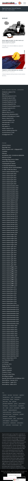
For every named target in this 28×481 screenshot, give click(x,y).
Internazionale (5, 122)
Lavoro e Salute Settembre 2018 (10, 342)
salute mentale (20, 418)
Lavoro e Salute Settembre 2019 (10, 344)
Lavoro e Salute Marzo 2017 (9, 287)
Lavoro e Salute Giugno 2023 (9, 240)
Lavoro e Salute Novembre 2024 (10, 321)
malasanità (5, 410)
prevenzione (5, 416)
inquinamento (21, 405)
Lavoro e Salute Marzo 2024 (9, 301)
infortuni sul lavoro (13, 405)
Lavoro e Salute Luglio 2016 (9, 246)
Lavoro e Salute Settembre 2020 (10, 346)
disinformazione (18, 397)
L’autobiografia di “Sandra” (9, 163)
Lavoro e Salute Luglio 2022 (9, 258)
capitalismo (21, 395)
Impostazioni (21, 478)
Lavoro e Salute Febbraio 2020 (10, 200)
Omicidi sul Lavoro (7, 368)
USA (20, 425)
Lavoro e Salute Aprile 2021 (9, 175)
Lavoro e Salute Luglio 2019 (9, 252)
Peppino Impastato (7, 370)
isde (3, 407)
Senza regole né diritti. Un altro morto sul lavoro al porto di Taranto (12, 41)
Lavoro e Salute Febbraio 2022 (10, 204)
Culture (4, 110)
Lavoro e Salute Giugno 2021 (9, 236)
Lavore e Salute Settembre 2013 (10, 171)
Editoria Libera (6, 112)
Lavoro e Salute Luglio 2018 (9, 250)
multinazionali (15, 414)
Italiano (17, 479)
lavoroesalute (16, 407)
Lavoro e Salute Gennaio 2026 (10, 232)
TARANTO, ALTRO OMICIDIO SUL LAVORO (12, 70)
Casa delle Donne (6, 397)
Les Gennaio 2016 (6, 364)
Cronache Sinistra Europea (9, 106)
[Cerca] (20, 3)
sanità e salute (5, 128)
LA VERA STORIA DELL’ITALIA (9, 169)
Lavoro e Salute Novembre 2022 (10, 317)
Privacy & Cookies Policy (8, 374)
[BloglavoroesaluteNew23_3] (11, 3)
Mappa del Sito (6, 366)
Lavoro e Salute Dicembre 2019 (10, 186)
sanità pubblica (20, 422)
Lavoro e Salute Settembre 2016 (10, 337)
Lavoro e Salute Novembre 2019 (10, 311)
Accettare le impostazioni (14, 475)
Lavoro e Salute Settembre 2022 (10, 350)
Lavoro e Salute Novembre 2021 (10, 315)
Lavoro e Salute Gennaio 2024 (10, 228)
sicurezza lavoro (6, 132)
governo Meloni (22, 403)
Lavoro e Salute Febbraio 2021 (10, 202)
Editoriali (4, 153)
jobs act (11, 407)
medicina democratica (7, 412)
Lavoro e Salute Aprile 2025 (9, 183)
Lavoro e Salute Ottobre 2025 (9, 335)
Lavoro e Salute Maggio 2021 (9, 277)
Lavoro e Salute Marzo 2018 (9, 289)
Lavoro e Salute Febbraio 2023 (10, 206)
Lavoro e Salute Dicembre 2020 (10, 188)
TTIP (3, 425)
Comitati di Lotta (6, 98)
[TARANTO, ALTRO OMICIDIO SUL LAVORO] (14, 59)
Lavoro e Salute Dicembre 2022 (10, 192)
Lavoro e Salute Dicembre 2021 (10, 190)
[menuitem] (20, 3)
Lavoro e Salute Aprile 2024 (9, 181)
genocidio (14, 401)
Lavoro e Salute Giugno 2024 (9, 242)
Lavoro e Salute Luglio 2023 (9, 260)
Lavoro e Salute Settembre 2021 (10, 348)
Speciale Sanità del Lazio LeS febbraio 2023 (13, 378)
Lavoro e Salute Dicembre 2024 (10, 196)
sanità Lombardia (14, 420)
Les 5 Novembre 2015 (8, 360)
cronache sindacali (7, 120)
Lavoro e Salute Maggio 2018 (9, 271)
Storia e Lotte (5, 118)
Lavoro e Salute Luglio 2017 (9, 248)
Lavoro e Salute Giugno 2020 (9, 234)
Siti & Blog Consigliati (7, 376)
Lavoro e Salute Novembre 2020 (10, 313)
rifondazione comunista (7, 418)
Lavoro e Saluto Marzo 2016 (9, 358)
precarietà (21, 414)
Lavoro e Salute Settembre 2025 (10, 356)
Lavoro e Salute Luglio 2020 (9, 254)
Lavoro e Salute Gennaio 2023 (10, 226)
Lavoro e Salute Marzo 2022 (9, 297)
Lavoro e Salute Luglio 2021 (9, 256)
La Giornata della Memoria (9, 165)
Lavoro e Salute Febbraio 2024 (10, 208)
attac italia (10, 395)
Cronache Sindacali (7, 104)
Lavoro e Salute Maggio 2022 (9, 279)
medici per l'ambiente (17, 412)
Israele (7, 407)
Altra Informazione (7, 96)
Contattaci (4, 151)
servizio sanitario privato (8, 130)
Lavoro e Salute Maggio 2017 (9, 269)
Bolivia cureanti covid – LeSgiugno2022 (12, 149)
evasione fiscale (6, 399)
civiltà (12, 397)
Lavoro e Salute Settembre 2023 (10, 352)
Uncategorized (5, 134)
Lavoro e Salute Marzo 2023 (9, 299)
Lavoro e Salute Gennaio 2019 (10, 218)
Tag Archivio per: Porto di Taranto (11, 8)
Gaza (10, 401)
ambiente (4, 395)
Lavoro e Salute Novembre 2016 (10, 305)
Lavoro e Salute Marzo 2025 (9, 303)
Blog (3, 94)
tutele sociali (8, 425)
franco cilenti (5, 401)
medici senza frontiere (7, 414)
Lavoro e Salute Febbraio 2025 (10, 210)
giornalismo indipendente (8, 403)
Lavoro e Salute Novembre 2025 (10, 323)
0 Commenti (11, 43)
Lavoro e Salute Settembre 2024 (10, 354)
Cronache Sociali (6, 108)
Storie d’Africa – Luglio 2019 (9, 382)
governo (15, 403)
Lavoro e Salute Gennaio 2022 (10, 224)
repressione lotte (12, 416)
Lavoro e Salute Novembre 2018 (10, 309)
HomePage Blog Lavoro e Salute (10, 159)
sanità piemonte (6, 422)
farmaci (11, 399)
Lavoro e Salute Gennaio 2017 (10, 214)
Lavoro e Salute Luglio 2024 (9, 263)
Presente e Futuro (6, 372)
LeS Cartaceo (5, 362)
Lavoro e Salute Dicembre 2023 (10, 194)
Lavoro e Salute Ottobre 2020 (9, 325)
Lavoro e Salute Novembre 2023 (10, 319)
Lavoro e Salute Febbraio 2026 (10, 212)
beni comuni (15, 395)
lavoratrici (4, 124)
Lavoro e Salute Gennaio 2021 (10, 222)
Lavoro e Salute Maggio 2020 (9, 275)
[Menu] (24, 3)
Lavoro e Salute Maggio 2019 (9, 273)
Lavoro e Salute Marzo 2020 (9, 293)
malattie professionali (12, 410)
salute (14, 418)
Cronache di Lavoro (7, 100)
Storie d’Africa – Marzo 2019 (9, 384)
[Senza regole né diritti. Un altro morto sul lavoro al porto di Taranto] (14, 29)
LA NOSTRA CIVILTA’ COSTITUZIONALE (12, 167)
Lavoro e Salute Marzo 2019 (9, 291)
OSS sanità (5, 126)
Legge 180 (22, 407)
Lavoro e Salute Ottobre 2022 (9, 329)
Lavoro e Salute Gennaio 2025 (10, 230)
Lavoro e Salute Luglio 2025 (9, 265)
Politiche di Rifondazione (8, 116)
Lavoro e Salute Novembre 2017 (10, 307)
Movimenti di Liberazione (8, 114)
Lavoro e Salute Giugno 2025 (9, 244)
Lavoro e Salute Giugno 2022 (9, 238)
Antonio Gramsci (6, 145)
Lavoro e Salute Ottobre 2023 (9, 331)
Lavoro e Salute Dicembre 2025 (10, 198)
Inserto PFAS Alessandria (8, 161)
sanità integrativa (6, 420)
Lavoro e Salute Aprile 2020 (9, 173)
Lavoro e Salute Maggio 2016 (9, 267)
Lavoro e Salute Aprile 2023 (9, 179)
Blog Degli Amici (6, 147)
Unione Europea (15, 425)
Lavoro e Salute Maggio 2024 (9, 283)
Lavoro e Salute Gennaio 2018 (10, 216)
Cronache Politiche (7, 102)
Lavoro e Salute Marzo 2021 (9, 295)
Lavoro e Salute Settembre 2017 (10, 340)
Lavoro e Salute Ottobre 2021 (9, 327)
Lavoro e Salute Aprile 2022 (9, 177)
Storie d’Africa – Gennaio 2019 (10, 380)
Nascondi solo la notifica (10, 478)
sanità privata (13, 422)
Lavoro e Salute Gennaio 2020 (10, 220)
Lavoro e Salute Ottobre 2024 (9, 333)
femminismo (16, 399)
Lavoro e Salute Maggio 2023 (9, 281)
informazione (5, 405)
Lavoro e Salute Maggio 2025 (9, 285)
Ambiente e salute (6, 92)
